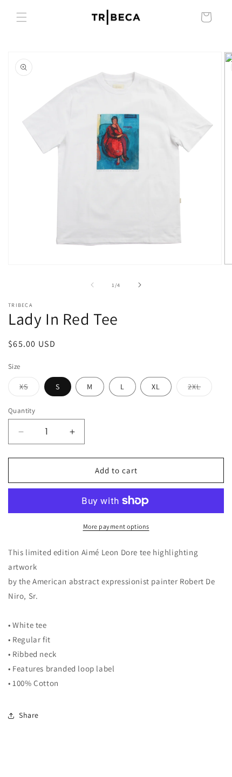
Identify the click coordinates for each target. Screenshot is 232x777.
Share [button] (29, 715)
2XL (200, 388)
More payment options (116, 526)
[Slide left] (92, 285)
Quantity (21, 410)
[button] (21, 17)
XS (29, 388)
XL (156, 386)
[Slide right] (140, 285)
